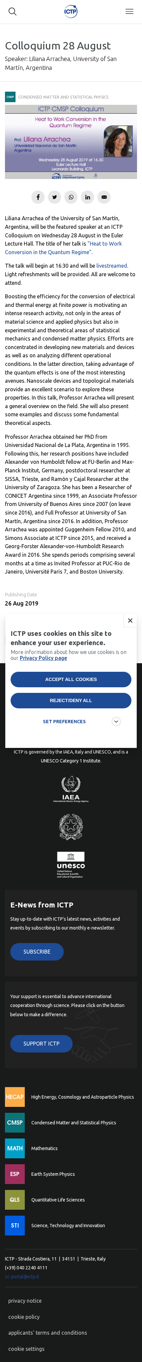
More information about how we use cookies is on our (68, 655)
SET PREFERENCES (64, 721)
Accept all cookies (71, 679)
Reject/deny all (71, 700)
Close (130, 620)
